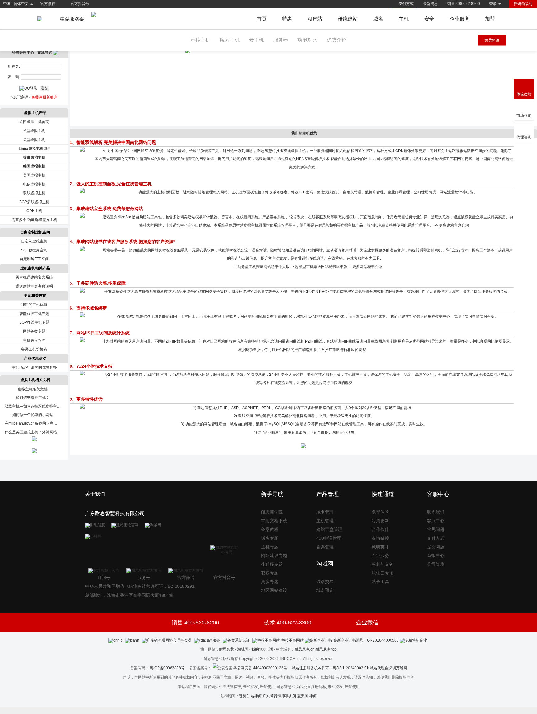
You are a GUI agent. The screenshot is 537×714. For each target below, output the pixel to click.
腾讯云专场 (382, 572)
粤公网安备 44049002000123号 (262, 668)
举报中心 (435, 555)
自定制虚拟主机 (34, 241)
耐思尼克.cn (304, 649)
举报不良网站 (292, 640)
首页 (262, 18)
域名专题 (269, 538)
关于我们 (95, 494)
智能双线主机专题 (34, 313)
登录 (493, 4)
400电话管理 (328, 538)
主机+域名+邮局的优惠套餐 (34, 367)
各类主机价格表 (34, 349)
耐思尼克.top (326, 649)
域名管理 (325, 511)
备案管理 (325, 546)
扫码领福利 (523, 4)
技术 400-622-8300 (287, 623)
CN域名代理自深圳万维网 (385, 668)
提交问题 (435, 546)
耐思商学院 (272, 511)
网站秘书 (110, 250)
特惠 (287, 18)
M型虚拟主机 (34, 131)
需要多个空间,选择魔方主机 (34, 220)
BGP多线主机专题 (34, 322)
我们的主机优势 (34, 304)
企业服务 (460, 18)
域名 (378, 18)
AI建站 (315, 18)
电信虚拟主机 (34, 184)
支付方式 (406, 4)
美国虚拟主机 (34, 175)
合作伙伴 (380, 529)
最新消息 (430, 4)
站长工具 (380, 581)
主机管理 (325, 520)
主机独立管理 (34, 340)
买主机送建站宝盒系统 (34, 277)
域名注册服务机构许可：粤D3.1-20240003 (327, 668)
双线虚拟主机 (34, 193)
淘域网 (242, 649)
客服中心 (435, 520)
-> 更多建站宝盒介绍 (452, 225)
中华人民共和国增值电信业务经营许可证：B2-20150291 (140, 586)
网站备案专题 (34, 331)
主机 (404, 18)
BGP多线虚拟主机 (34, 202)
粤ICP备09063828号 (167, 668)
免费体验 (491, 40)
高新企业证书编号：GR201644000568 (366, 640)
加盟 (490, 18)
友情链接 (380, 538)
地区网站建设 (274, 590)
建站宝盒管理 (329, 529)
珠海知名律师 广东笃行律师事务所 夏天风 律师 (278, 696)
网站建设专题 (274, 555)
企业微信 (367, 623)
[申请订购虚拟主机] (303, 447)
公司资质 (435, 564)
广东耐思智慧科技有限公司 (115, 513)
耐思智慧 (226, 649)
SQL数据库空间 (34, 250)
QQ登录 (30, 88)
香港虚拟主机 (34, 157)
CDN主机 (34, 211)
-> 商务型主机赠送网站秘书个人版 (261, 267)
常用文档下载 (274, 520)
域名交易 (325, 581)
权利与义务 (382, 564)
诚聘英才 (380, 546)
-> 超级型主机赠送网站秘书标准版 (319, 267)
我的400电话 (262, 649)
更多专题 (269, 581)
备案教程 (269, 529)
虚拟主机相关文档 (33, 389)
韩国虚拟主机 (34, 166)
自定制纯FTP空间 (34, 259)
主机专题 (269, 546)
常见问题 (435, 529)
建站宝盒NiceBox (117, 217)
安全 (429, 18)
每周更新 (380, 520)
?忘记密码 (19, 97)
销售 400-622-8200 (463, 4)
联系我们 (435, 511)
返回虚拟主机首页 (34, 122)
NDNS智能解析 (309, 159)
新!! (34, 148)
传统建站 (348, 18)
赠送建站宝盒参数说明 (34, 286)
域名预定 (325, 590)
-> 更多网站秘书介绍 (365, 267)
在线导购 (45, 52)
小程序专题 (272, 564)
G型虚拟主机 (34, 140)
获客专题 (269, 572)
